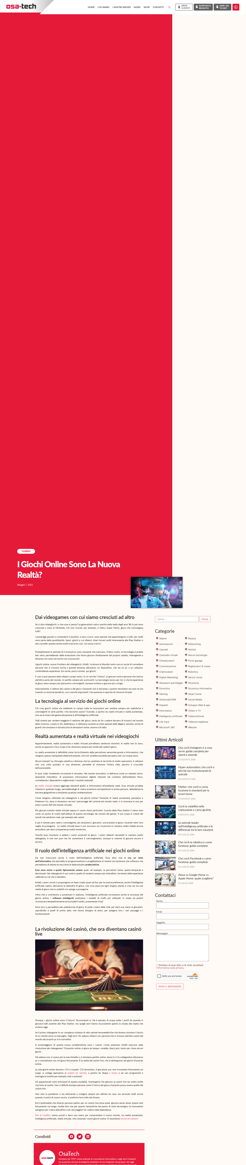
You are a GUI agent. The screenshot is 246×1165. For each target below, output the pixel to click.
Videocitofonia (196, 716)
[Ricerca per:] (177, 619)
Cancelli (163, 649)
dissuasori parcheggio (171, 682)
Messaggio (162, 933)
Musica (192, 638)
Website (192, 727)
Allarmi (163, 638)
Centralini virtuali (168, 655)
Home (91, 7)
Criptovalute (166, 671)
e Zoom (113, 1073)
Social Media (195, 699)
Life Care (164, 721)
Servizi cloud (195, 677)
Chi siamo (103, 7)
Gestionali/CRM (167, 699)
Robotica (193, 671)
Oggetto (160, 922)
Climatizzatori (166, 660)
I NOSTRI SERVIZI (122, 7)
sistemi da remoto (77, 1073)
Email (159, 911)
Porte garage (195, 660)
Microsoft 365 (167, 727)
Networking (194, 644)
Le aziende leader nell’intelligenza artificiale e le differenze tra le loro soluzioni (195, 826)
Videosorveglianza (198, 721)
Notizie (192, 649)
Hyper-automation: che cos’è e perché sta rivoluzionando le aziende (196, 771)
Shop (147, 7)
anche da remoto (129, 1119)
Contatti (158, 7)
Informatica (165, 710)
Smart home (194, 694)
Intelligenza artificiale (170, 716)
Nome (159, 901)
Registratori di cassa (199, 666)
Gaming (26, 551)
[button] (169, 7)
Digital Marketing (168, 677)
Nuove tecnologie (197, 655)
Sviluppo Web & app (199, 705)
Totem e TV (194, 710)
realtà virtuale (45, 786)
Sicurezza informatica (200, 688)
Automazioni (166, 644)
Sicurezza (193, 682)
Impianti (163, 705)
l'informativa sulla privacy (170, 967)
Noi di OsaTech (43, 1115)
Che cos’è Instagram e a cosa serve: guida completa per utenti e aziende (195, 751)
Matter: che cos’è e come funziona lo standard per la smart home (193, 791)
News (137, 7)
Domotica (164, 688)
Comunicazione (167, 666)
